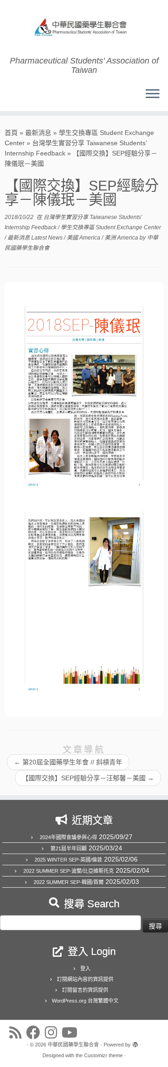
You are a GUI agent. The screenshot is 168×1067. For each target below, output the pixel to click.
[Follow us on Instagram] (53, 1032)
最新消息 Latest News (35, 237)
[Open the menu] (153, 94)
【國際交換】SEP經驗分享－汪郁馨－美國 (88, 778)
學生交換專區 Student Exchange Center (111, 227)
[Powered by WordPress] (135, 1043)
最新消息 (38, 132)
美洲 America (122, 237)
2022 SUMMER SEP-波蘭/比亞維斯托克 (68, 871)
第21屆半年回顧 (68, 848)
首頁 (11, 132)
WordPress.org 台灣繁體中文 (85, 1000)
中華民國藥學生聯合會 (73, 1044)
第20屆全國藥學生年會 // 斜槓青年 (68, 762)
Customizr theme (103, 1055)
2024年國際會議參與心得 (68, 837)
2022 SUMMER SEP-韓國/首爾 (69, 882)
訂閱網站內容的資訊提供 (85, 979)
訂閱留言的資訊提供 (85, 990)
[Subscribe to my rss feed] (17, 1032)
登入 (85, 968)
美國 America (84, 237)
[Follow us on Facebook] (35, 1032)
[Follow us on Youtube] (72, 1032)
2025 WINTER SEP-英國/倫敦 (68, 859)
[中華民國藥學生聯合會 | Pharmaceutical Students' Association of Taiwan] (84, 28)
